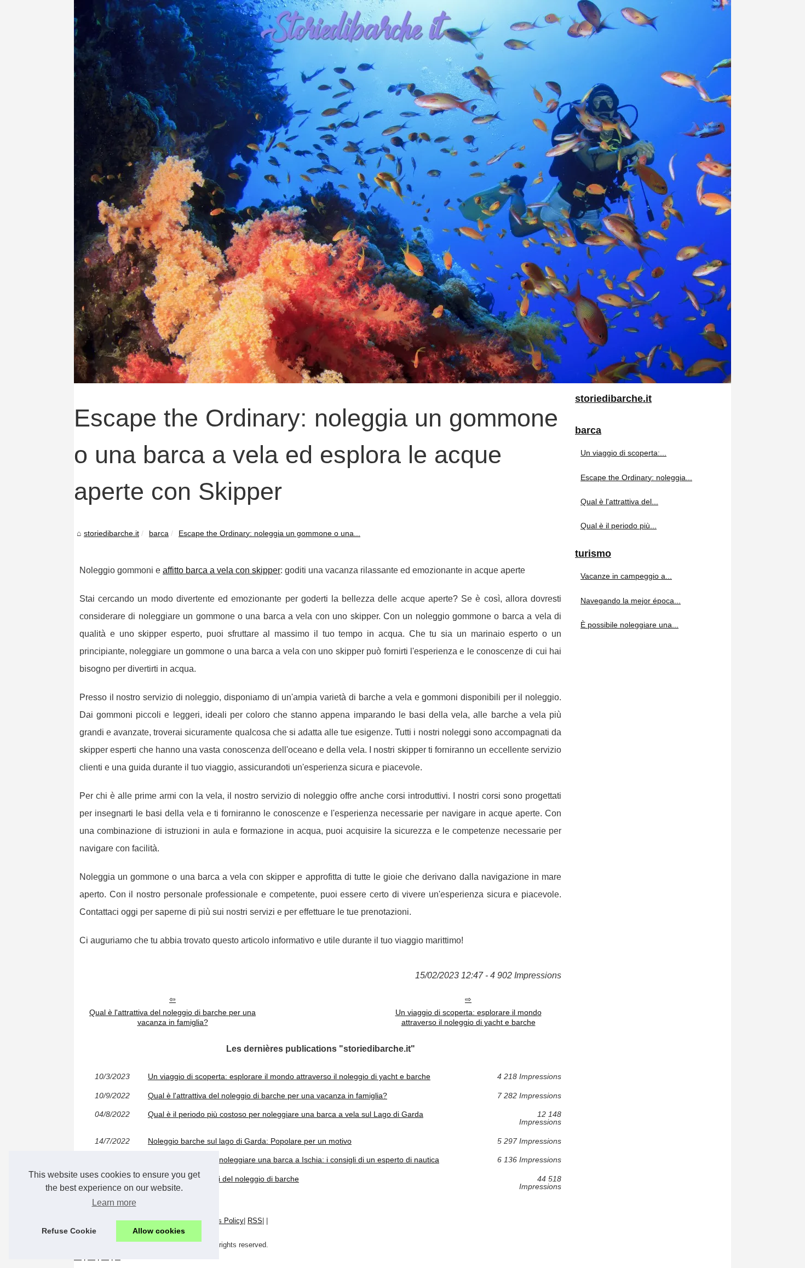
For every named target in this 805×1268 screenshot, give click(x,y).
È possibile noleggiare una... (629, 624)
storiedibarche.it (111, 533)
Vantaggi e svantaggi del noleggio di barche (223, 1179)
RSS (255, 1221)
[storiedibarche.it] (402, 191)
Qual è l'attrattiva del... (619, 501)
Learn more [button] (114, 1202)
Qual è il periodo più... (618, 525)
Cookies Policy (220, 1221)
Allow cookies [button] (159, 1230)
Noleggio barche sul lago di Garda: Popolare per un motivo (250, 1141)
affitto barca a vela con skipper (221, 570)
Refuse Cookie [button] (69, 1230)
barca (159, 533)
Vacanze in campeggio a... (626, 576)
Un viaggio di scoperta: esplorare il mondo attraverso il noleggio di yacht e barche (468, 1017)
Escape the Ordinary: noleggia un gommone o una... (269, 533)
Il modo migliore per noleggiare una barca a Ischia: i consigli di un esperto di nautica (293, 1159)
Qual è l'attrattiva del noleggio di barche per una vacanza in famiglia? (172, 1017)
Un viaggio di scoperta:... (623, 452)
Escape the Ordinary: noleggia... (636, 477)
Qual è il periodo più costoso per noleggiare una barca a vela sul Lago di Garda (285, 1114)
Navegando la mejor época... (630, 600)
